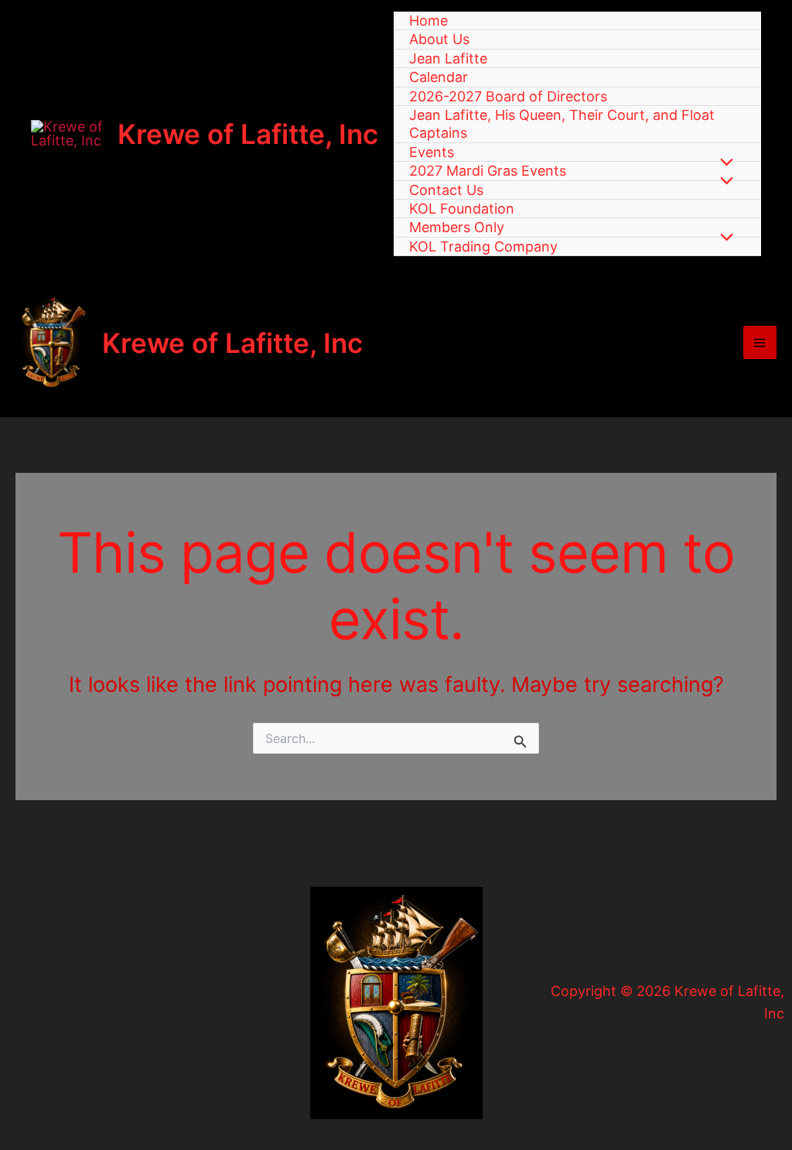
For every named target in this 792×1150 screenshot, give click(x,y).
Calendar (438, 77)
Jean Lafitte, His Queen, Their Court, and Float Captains (562, 124)
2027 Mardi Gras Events (487, 171)
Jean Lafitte (448, 58)
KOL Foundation (461, 208)
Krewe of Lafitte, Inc (248, 134)
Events (431, 152)
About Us (439, 39)
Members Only (456, 227)
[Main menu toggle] (760, 342)
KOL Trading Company (483, 246)
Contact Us (446, 190)
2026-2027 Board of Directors (508, 96)
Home (428, 20)
